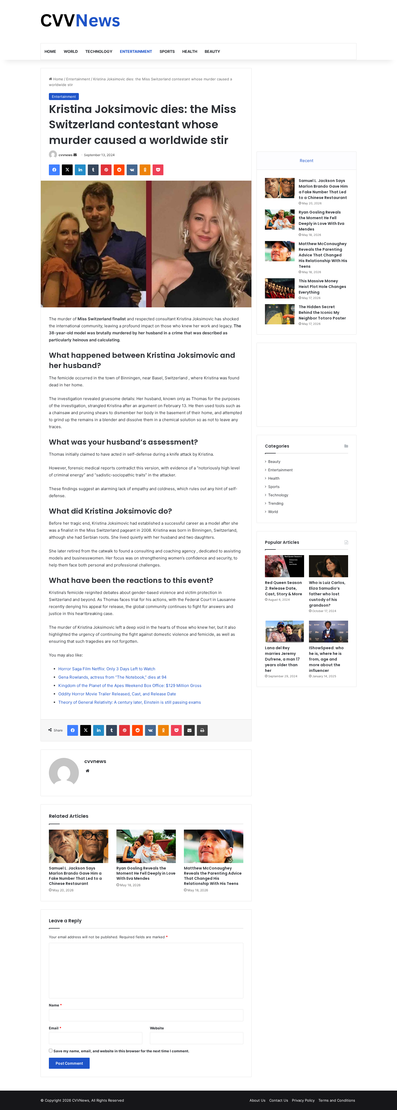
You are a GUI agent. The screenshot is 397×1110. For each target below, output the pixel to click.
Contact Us (278, 1100)
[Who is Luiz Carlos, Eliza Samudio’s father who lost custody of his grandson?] (328, 566)
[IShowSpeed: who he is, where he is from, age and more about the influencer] (328, 632)
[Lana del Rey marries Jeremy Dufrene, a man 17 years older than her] (284, 632)
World (71, 51)
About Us (257, 1100)
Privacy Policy (303, 1100)
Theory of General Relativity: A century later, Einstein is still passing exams (129, 702)
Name (55, 1005)
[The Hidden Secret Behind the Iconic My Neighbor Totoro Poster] (280, 314)
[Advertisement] (252, 17)
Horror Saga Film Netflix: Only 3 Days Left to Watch (106, 668)
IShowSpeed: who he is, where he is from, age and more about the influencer (326, 659)
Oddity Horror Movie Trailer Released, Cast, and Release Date (117, 693)
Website (157, 1028)
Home (50, 51)
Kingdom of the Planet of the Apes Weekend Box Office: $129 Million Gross (129, 685)
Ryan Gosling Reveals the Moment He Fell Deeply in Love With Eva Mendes (146, 873)
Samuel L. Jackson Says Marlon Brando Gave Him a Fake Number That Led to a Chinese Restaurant (75, 875)
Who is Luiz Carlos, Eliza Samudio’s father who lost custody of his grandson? (327, 594)
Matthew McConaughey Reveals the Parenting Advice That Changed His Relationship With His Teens (213, 875)
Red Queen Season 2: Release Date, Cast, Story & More (283, 588)
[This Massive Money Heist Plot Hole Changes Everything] (280, 288)
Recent (306, 160)
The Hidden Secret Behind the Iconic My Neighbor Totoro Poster (322, 312)
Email (55, 1028)
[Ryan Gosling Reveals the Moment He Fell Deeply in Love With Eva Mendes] (146, 846)
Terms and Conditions (336, 1100)
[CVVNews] (81, 21)
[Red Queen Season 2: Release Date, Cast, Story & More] (284, 566)
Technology (98, 51)
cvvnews (66, 155)
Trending (275, 503)
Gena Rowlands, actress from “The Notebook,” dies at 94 (112, 677)
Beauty (212, 51)
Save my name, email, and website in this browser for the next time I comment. (121, 1051)
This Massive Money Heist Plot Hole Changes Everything (322, 286)
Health (189, 51)
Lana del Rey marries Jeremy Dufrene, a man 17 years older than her (282, 659)
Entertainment (136, 51)
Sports (167, 51)
